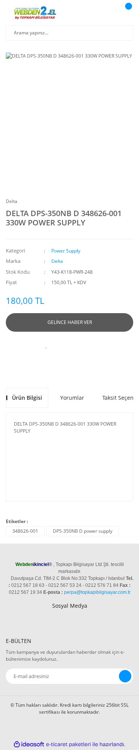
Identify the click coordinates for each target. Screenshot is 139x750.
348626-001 (25, 531)
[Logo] (36, 13)
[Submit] (125, 676)
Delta (11, 201)
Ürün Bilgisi (27, 397)
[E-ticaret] (68, 744)
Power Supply (65, 250)
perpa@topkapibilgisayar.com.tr (97, 592)
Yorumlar (72, 397)
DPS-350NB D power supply (82, 531)
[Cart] (127, 13)
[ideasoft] (29, 744)
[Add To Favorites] (46, 345)
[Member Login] (110, 13)
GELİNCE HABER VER (69, 322)
